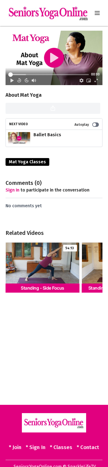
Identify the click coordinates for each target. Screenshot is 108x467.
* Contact (88, 447)
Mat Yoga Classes (27, 161)
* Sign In (35, 447)
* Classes (61, 447)
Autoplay (81, 125)
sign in (12, 190)
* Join (15, 447)
